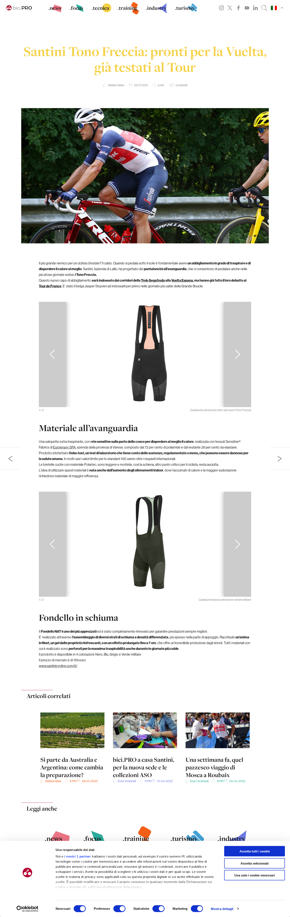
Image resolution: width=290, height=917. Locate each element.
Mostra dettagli (222, 908)
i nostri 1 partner (77, 856)
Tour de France (50, 286)
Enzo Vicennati (127, 781)
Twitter (230, 8)
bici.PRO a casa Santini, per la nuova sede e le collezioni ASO (143, 767)
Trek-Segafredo (153, 280)
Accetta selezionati (255, 863)
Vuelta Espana (182, 280)
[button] (237, 354)
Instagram (221, 8)
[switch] (119, 908)
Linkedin (255, 8)
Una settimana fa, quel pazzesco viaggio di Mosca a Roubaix (214, 767)
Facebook (238, 8)
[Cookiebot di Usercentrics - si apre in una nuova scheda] (27, 909)
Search (264, 8)
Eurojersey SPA (64, 447)
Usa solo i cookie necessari (254, 875)
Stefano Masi (116, 85)
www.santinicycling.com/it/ (58, 666)
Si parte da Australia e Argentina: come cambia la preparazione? (71, 767)
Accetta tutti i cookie (254, 851)
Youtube (247, 8)
